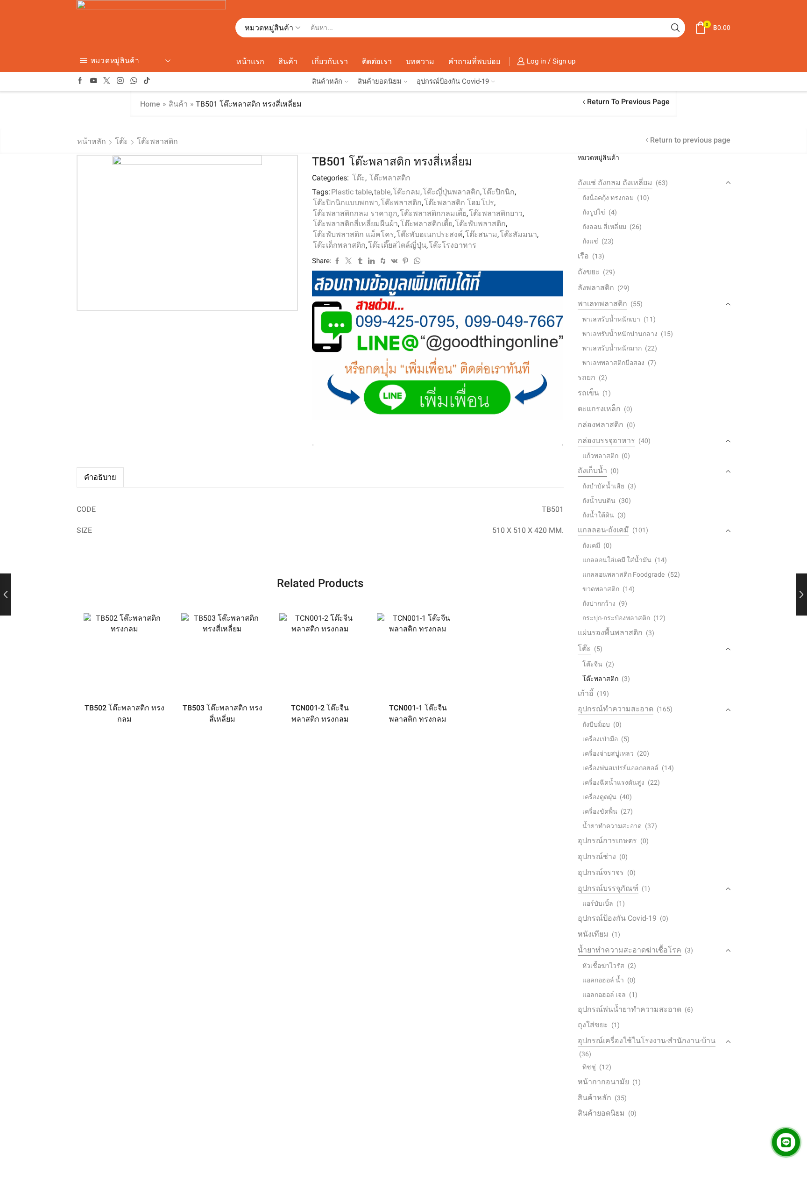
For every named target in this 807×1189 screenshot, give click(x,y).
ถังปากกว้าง (599, 603)
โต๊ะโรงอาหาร (452, 245)
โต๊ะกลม (406, 191)
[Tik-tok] (146, 81)
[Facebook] (80, 81)
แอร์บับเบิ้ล (597, 903)
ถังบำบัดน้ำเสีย (603, 486)
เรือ (583, 255)
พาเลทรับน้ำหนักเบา (611, 319)
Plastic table (351, 191)
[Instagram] (120, 81)
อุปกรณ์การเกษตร (607, 840)
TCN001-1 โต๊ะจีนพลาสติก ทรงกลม (418, 713)
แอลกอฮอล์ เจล (604, 994)
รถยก (586, 377)
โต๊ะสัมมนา (518, 234)
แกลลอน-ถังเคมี (603, 529)
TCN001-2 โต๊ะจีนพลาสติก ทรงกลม (320, 713)
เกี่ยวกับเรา (329, 61)
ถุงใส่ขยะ (593, 1024)
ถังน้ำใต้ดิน (598, 515)
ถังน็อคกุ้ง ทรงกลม (608, 197)
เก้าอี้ (586, 693)
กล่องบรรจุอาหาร (606, 440)
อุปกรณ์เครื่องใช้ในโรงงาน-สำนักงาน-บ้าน (646, 1040)
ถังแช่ (590, 241)
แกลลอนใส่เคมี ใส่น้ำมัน (616, 560)
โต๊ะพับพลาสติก (480, 223)
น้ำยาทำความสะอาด (612, 826)
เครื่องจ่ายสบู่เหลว (608, 753)
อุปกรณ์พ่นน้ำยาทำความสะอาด (629, 1009)
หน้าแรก (250, 61)
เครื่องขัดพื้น (599, 811)
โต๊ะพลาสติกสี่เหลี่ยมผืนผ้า (355, 223)
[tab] (100, 477)
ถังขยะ (589, 271)
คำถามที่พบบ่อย (474, 61)
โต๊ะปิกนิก (498, 191)
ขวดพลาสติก (600, 589)
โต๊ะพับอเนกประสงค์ (429, 234)
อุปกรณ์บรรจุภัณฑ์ (608, 888)
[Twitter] (106, 81)
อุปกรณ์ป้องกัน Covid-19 (453, 81)
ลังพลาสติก (596, 287)
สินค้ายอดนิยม (380, 81)
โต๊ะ (121, 141)
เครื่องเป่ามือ (600, 739)
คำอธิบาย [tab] (100, 477)
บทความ (420, 61)
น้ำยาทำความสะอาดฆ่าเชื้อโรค (629, 949)
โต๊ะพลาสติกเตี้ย (426, 223)
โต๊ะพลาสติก (157, 141)
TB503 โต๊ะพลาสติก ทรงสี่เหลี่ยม (222, 713)
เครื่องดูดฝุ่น (599, 797)
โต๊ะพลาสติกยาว (496, 213)
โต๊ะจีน (592, 664)
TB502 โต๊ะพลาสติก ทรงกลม (124, 713)
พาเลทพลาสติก (602, 303)
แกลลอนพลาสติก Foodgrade (623, 574)
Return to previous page (628, 101)
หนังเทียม (593, 934)
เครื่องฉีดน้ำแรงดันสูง (613, 782)
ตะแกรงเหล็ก (599, 408)
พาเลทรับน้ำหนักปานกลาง (620, 333)
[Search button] (675, 27)
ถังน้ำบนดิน (599, 500)
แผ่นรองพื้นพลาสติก (610, 632)
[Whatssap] (133, 81)
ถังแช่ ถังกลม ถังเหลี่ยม (615, 182)
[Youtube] (93, 81)
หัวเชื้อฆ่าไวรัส (603, 965)
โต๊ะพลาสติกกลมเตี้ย (433, 213)
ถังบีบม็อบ (596, 724)
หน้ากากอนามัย (603, 1081)
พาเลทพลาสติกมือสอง (613, 362)
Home (150, 104)
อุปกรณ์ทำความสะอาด (615, 708)
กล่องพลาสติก (600, 424)
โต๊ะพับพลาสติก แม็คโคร (353, 234)
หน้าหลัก (91, 141)
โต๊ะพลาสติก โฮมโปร (459, 202)
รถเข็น (588, 392)
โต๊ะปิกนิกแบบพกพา (345, 202)
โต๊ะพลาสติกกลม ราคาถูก (355, 213)
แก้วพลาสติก (600, 455)
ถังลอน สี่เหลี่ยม (604, 226)
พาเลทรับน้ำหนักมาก (612, 348)
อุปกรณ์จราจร (601, 872)
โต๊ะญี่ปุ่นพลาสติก (451, 191)
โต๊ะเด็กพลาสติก (339, 245)
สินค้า (287, 61)
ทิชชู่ (589, 1067)
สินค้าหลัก (327, 81)
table (382, 191)
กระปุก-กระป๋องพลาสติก (616, 618)
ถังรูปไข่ (593, 212)
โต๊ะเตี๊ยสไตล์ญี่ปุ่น (397, 245)
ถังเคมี (591, 545)
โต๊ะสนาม (481, 234)
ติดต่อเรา (377, 61)
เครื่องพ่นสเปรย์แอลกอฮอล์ (620, 768)
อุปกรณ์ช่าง (597, 856)
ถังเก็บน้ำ (592, 470)
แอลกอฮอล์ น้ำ (603, 980)
